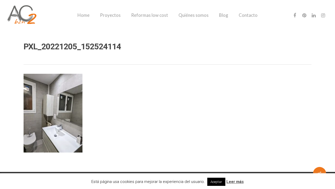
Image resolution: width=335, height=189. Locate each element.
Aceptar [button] (216, 182)
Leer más (235, 181)
